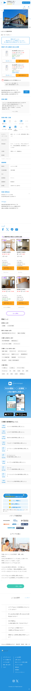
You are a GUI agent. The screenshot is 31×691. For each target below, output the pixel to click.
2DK (27, 371)
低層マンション (15, 354)
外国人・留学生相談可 (14, 360)
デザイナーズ (13, 351)
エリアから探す (6, 662)
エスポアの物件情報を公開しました (16, 432)
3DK (12, 374)
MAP (26, 91)
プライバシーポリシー (20, 672)
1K (10, 371)
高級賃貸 (14, 357)
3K (7, 374)
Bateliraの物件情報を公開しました (15, 437)
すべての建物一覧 (7, 659)
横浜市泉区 (8, 90)
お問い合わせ (18, 659)
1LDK (19, 371)
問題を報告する (20, 509)
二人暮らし (12, 367)
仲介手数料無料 (5, 340)
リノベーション (21, 357)
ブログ (4, 667)
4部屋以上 (22, 374)
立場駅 (15, 92)
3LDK (16, 374)
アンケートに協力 (19, 664)
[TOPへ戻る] (7, 7)
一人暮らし (4, 367)
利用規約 (17, 669)
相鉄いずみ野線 (5, 94)
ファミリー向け (20, 367)
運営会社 (17, 667)
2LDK (3, 374)
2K (23, 371)
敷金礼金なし (15, 340)
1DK (14, 371)
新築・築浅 (4, 351)
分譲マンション (5, 354)
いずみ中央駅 (11, 94)
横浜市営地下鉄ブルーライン (8, 92)
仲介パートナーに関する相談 (21, 662)
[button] (29, 689)
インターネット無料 (6, 343)
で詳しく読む (18, 586)
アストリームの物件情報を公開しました (17, 481)
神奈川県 (3, 90)
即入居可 (4, 360)
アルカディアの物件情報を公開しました (17, 443)
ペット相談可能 (5, 357)
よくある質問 (18, 657)
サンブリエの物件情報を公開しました (16, 462)
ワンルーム (4, 371)
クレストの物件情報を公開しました (16, 426)
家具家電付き (24, 354)
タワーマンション (22, 351)
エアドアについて (7, 657)
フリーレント (17, 343)
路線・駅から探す (7, 664)
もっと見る (15, 111)
